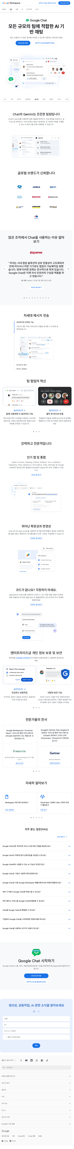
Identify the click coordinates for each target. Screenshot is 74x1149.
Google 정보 (21, 1136)
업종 (17, 9)
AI (22, 9)
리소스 (37, 9)
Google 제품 (31, 1136)
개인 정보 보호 (5, 1136)
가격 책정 (29, 9)
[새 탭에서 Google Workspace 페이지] (11, 3)
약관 (13, 1136)
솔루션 (4, 9)
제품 (11, 9)
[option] (12, 99)
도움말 (40, 1136)
